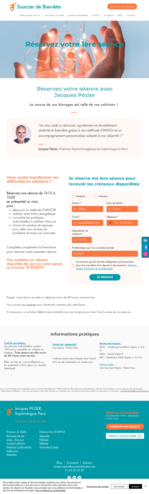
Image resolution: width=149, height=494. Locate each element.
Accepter (135, 486)
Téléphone (112, 216)
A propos (72, 462)
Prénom (76, 203)
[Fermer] (145, 486)
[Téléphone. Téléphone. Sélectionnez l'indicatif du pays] (111, 223)
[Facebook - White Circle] (69, 477)
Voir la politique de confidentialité (51, 490)
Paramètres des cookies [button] (97, 486)
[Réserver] (71, 51)
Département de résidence (80, 232)
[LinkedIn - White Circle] (74, 477)
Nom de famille (115, 203)
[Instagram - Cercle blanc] (79, 477)
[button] (54, 15)
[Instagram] (145, 254)
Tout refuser (119, 486)
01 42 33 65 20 (74, 470)
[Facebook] (145, 247)
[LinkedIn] (145, 240)
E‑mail (76, 216)
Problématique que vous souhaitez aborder (93, 247)
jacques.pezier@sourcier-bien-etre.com (74, 466)
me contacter (29, 304)
